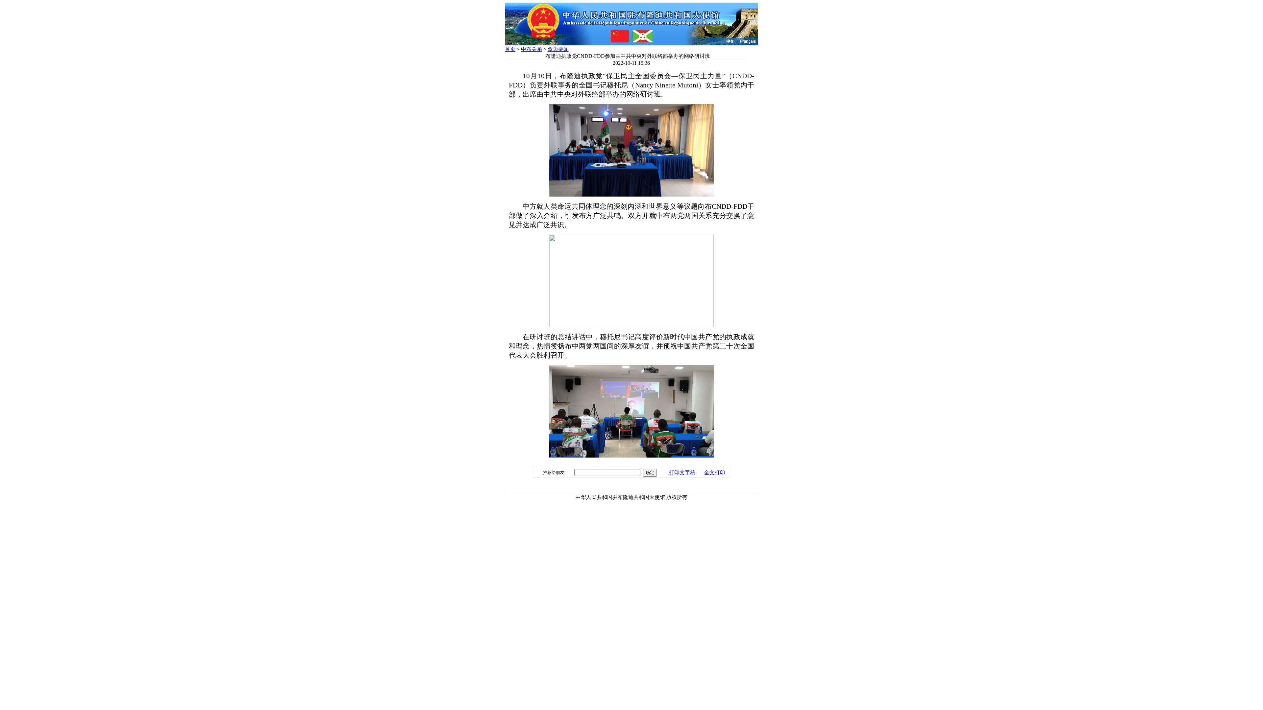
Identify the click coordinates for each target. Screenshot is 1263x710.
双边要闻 (558, 49)
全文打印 (714, 472)
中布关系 (531, 49)
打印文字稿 (682, 472)
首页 (510, 49)
